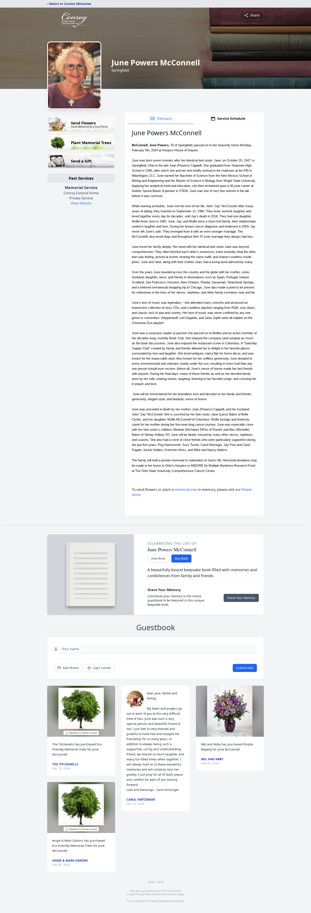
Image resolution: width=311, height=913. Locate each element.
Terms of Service (167, 894)
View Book (158, 558)
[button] (81, 711)
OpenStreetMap (160, 901)
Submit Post (244, 668)
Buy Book (181, 558)
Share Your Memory (241, 598)
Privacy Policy (143, 894)
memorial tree (185, 489)
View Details (81, 203)
